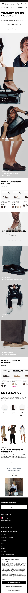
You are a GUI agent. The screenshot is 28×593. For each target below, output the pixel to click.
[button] (22, 4)
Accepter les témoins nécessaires (14, 586)
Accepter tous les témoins (14, 582)
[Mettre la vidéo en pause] (25, 64)
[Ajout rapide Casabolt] (20, 371)
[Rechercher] (18, 4)
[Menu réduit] (25, 4)
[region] (14, 199)
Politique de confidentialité (8, 574)
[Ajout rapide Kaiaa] (20, 192)
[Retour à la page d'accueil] (8, 4)
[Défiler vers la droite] (26, 7)
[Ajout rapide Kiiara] (9, 192)
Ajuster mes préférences (14, 590)
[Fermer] (26, 558)
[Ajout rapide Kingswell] (9, 371)
